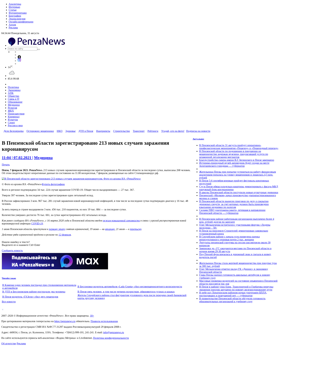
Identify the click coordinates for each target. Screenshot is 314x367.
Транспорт (139, 131)
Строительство (121, 131)
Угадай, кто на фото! (172, 131)
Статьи (13, 10)
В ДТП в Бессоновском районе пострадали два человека (33, 291)
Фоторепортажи (18, 12)
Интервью (14, 7)
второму (110, 229)
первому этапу (57, 229)
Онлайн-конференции (21, 21)
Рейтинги (153, 131)
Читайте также (9, 278)
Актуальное (198, 139)
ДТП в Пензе (85, 131)
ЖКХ (11, 110)
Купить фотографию (53, 184)
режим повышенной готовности (121, 220)
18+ (92, 315)
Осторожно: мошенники (40, 131)
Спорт (11, 122)
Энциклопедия (17, 18)
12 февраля (65, 234)
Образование (15, 102)
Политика (13, 87)
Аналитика (15, 4)
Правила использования (104, 321)
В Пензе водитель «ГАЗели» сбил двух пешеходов (30, 296)
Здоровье (70, 131)
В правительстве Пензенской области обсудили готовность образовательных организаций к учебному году (232, 300)
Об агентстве (8, 343)
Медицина (14, 104)
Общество (13, 96)
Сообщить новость (12, 250)
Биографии (15, 15)
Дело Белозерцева (14, 131)
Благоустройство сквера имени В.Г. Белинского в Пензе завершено (236, 160)
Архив (12, 24)
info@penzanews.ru (113, 332)
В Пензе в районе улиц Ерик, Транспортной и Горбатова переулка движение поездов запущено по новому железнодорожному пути (236, 288)
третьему (135, 229)
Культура (13, 119)
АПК (11, 93)
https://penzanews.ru (64, 321)
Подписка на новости (198, 131)
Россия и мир (15, 125)
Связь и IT (13, 99)
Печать (6, 164)
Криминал (13, 116)
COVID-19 (37, 223)
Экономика (14, 90)
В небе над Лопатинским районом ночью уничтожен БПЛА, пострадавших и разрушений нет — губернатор (233, 294)
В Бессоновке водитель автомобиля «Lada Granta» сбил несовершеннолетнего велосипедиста (130, 286)
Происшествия (16, 113)
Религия (12, 107)
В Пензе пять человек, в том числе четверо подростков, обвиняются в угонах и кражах (126, 291)
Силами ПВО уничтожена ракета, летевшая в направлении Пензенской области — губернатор (232, 211)
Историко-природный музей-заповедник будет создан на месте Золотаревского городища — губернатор (234, 164)
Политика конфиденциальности (111, 338)
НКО (59, 131)
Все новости (9, 301)
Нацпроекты (103, 131)
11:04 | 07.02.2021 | (17, 158)
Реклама (13, 27)
